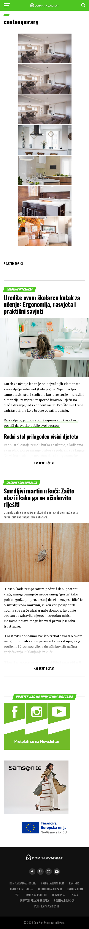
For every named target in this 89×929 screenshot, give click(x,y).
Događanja (58, 895)
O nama (74, 895)
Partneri (74, 883)
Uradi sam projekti (36, 895)
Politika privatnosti (46, 906)
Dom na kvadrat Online (23, 883)
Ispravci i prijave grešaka (34, 900)
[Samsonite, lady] (36, 813)
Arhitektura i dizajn (50, 889)
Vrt (17, 895)
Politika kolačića (64, 900)
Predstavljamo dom (52, 883)
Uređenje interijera (21, 889)
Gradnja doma (75, 889)
